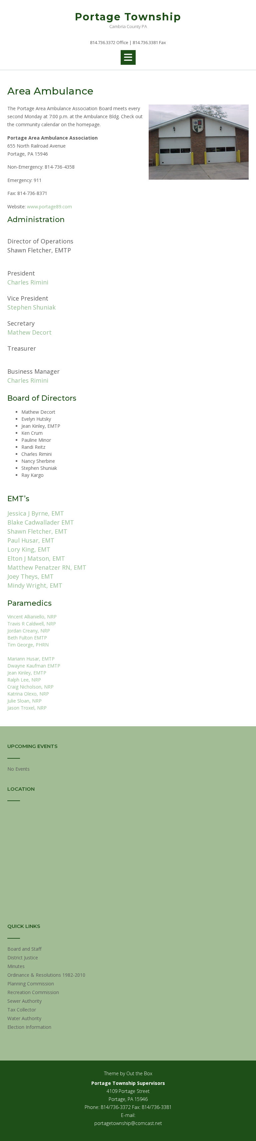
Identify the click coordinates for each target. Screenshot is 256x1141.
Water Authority (24, 1018)
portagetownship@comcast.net (128, 1123)
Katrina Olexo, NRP (28, 694)
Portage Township (128, 17)
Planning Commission (30, 983)
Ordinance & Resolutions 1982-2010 (46, 975)
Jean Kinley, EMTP (26, 673)
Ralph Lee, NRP (24, 680)
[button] (128, 57)
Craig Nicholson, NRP (30, 687)
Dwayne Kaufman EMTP (33, 665)
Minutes (16, 966)
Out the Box (139, 1073)
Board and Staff (24, 949)
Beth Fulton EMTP (27, 637)
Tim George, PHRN (28, 644)
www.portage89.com (49, 206)
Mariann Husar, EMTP (31, 658)
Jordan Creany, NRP (28, 630)
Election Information (29, 1027)
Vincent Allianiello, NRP (32, 616)
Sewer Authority (24, 1001)
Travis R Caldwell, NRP (31, 623)
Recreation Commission (33, 992)
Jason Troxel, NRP (27, 708)
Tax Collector (21, 1009)
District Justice (22, 957)
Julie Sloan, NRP (24, 701)
